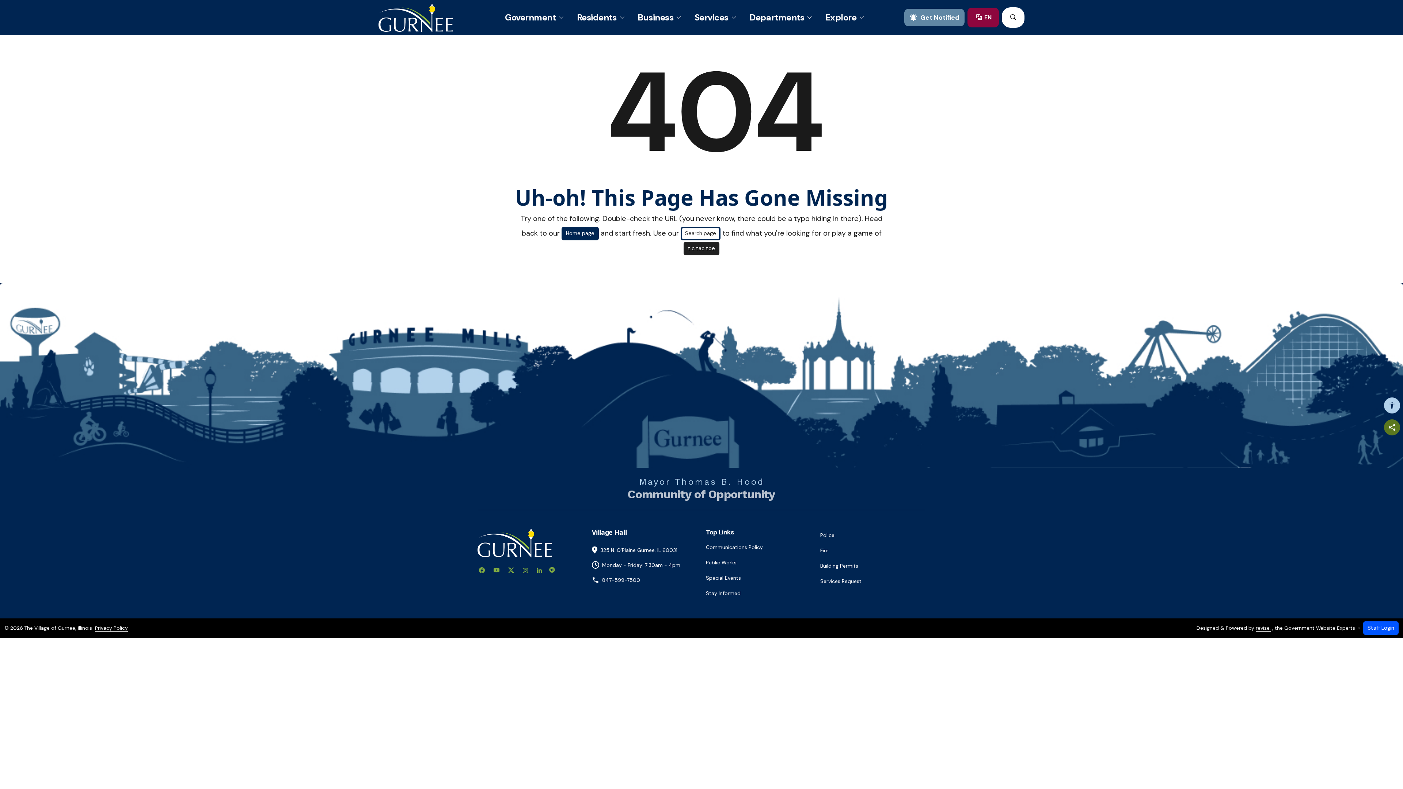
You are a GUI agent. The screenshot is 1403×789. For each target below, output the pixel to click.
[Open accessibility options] (1392, 405)
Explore (841, 17)
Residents (597, 17)
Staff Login (1381, 628)
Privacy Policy (111, 628)
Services (712, 17)
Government (530, 17)
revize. (1263, 628)
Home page (580, 233)
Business (655, 17)
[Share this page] (1392, 427)
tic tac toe (701, 248)
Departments (776, 17)
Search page (700, 233)
